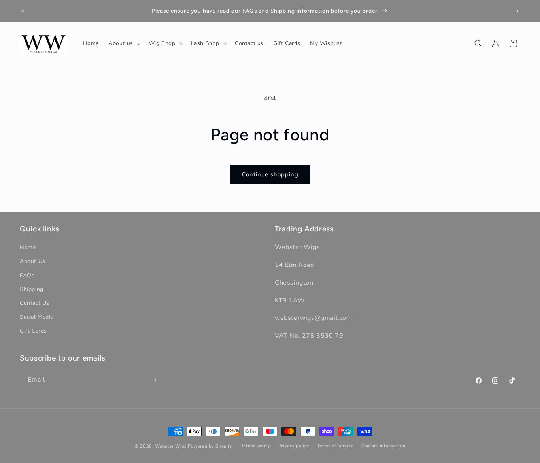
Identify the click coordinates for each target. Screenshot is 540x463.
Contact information (383, 446)
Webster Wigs (170, 446)
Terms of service (335, 446)
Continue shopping (270, 174)
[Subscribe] (153, 380)
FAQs (27, 275)
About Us (32, 261)
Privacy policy (294, 446)
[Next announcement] (517, 11)
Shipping (31, 289)
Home (28, 247)
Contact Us (34, 303)
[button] (124, 43)
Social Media (36, 317)
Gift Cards (33, 330)
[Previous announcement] (22, 11)
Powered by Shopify (210, 446)
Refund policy (255, 446)
